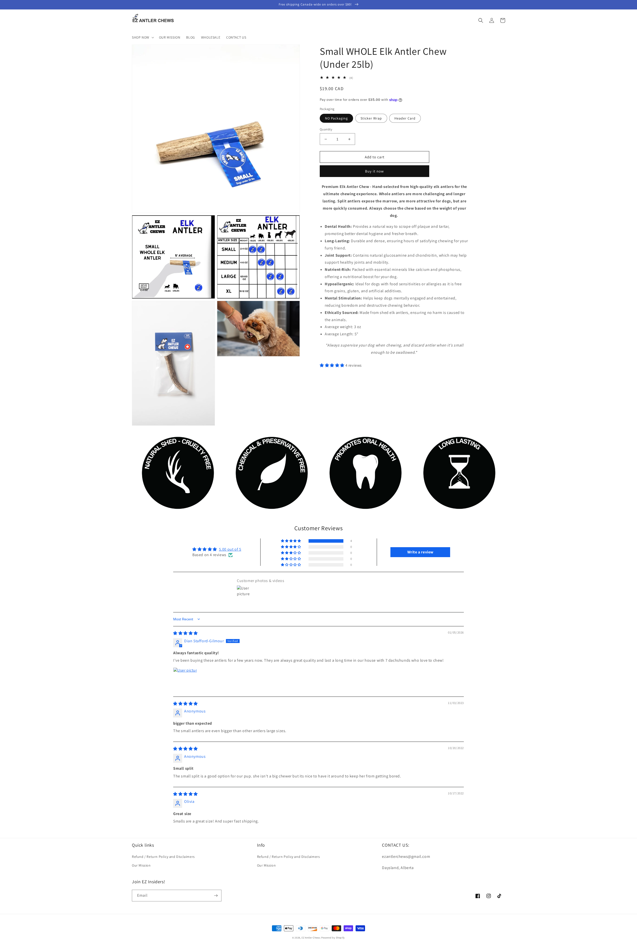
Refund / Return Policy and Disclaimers (163, 856)
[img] (185, 633)
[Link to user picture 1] (185, 679)
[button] (142, 37)
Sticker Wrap (371, 118)
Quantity (326, 129)
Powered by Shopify (333, 937)
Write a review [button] (420, 552)
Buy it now (374, 171)
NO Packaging (336, 118)
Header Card (405, 118)
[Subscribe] (215, 895)
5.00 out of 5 (230, 549)
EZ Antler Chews (311, 937)
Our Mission (141, 865)
